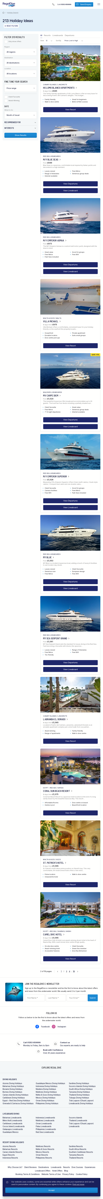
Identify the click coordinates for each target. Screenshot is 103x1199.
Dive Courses (77, 1167)
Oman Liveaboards (44, 1123)
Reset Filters (12, 26)
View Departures (70, 184)
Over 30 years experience (54, 1051)
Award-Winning (13, 100)
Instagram (62, 1026)
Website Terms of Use (51, 1174)
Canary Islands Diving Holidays (15, 1095)
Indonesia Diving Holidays (46, 1086)
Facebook (45, 1026)
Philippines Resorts (44, 1158)
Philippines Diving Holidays (47, 1103)
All (41, 35)
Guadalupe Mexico (10, 1132)
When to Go (8, 110)
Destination (8, 58)
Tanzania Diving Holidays (79, 1092)
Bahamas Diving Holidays (13, 1086)
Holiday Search (12, 13)
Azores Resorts (9, 1146)
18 (74, 971)
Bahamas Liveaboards (12, 1117)
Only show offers (14, 41)
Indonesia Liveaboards (45, 1117)
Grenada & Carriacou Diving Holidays (18, 1103)
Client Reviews (30, 1167)
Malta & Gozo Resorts (45, 1149)
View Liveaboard (70, 190)
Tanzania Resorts (76, 1155)
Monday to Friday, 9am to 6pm (36, 1043)
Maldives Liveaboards (45, 1120)
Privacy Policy (68, 1174)
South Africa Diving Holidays (81, 1089)
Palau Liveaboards (43, 1126)
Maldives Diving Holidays (46, 1092)
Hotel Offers (57, 1171)
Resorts (47, 35)
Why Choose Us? (15, 1167)
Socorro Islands (75, 1117)
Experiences (90, 1167)
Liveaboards (58, 35)
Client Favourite (14, 97)
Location (7, 68)
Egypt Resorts (9, 1155)
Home (3, 12)
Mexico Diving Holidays (45, 1098)
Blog (66, 1171)
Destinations (43, 1167)
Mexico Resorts (42, 1152)
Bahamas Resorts (10, 1149)
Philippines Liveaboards (46, 1129)
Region (7, 47)
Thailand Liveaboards (78, 1120)
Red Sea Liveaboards (45, 1132)
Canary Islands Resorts (12, 1152)
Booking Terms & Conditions (28, 1174)
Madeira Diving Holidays (46, 1089)
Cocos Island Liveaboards (14, 1126)
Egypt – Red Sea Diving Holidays (16, 1100)
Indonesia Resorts (10, 1158)
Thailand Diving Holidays (79, 1095)
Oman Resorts (42, 1155)
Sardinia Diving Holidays (79, 1083)
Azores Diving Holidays (12, 1083)
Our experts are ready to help (72, 1043)
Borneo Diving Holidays (12, 1092)
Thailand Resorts (76, 1158)
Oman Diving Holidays (45, 1100)
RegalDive (9, 4)
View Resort (70, 109)
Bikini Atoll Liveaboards (12, 1120)
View (42, 41)
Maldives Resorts (43, 1146)
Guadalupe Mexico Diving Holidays (50, 1083)
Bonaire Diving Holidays (12, 1089)
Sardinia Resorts (76, 1146)
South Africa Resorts (77, 1149)
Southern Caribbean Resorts (81, 1152)
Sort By (58, 41)
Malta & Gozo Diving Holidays (48, 1095)
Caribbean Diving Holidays (14, 1098)
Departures (69, 35)
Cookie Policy (81, 1174)
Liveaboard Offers (42, 1171)
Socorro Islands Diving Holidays (82, 1086)
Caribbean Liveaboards (12, 1123)
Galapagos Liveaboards (13, 1129)
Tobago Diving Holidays (79, 1098)
